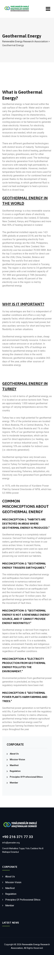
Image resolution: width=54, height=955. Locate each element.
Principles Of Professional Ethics (26, 777)
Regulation (15, 771)
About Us (14, 754)
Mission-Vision (17, 759)
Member (14, 782)
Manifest (14, 765)
